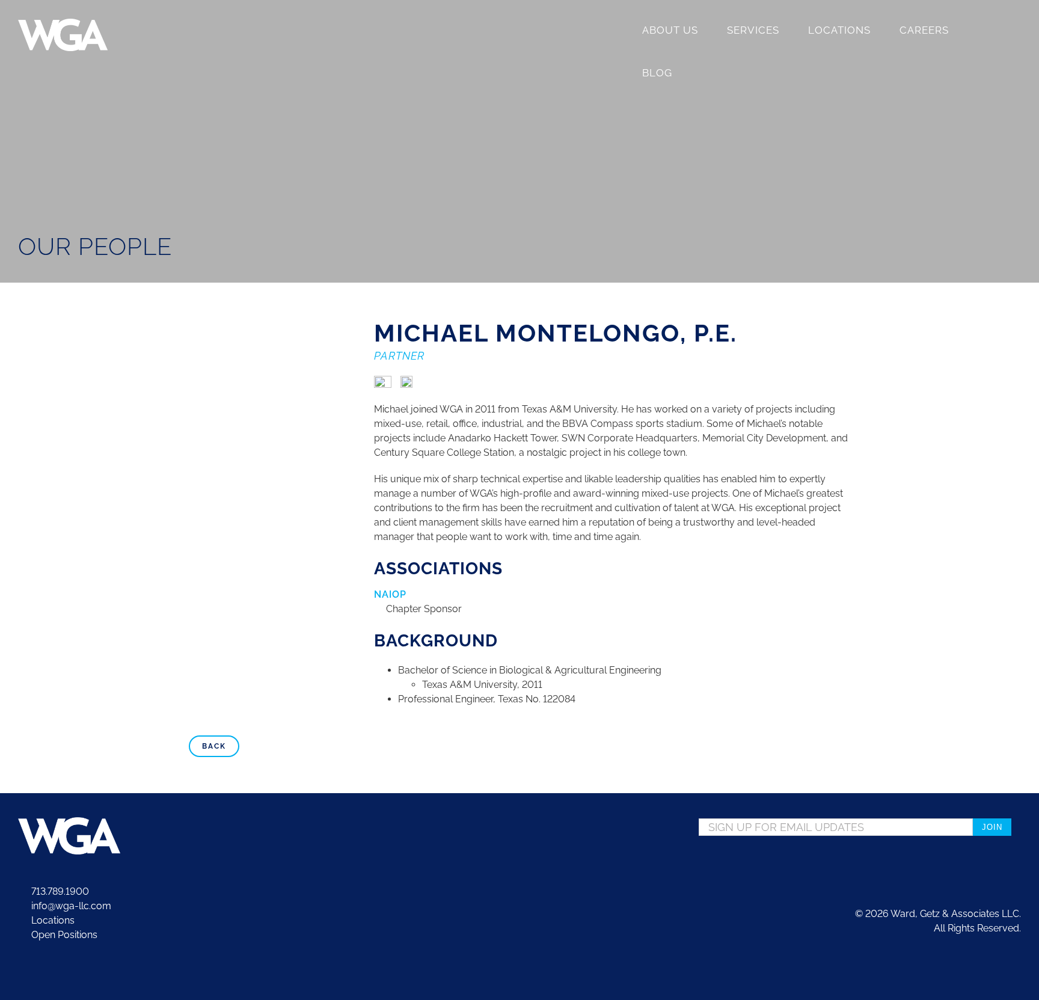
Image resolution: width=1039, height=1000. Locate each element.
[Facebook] (982, 862)
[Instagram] (999, 862)
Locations (52, 920)
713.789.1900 (59, 891)
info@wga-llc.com (70, 906)
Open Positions (64, 934)
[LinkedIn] (1017, 862)
